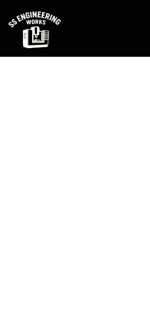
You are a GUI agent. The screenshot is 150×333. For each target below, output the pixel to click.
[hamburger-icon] (134, 28)
